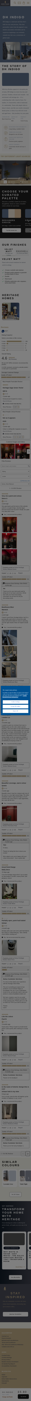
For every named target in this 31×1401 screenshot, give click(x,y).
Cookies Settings (15, 702)
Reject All (15, 711)
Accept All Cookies (15, 706)
